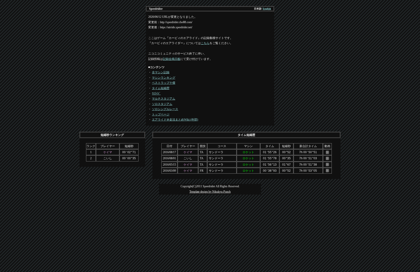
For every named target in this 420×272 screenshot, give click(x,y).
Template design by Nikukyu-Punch (210, 191)
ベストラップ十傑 (163, 82)
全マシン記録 (160, 72)
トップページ (160, 114)
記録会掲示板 (171, 59)
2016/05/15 (169, 164)
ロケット (248, 152)
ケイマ (107, 152)
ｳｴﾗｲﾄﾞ (156, 93)
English (267, 8)
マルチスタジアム (163, 98)
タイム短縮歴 (160, 88)
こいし (107, 158)
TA (201, 152)
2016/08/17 (169, 152)
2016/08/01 (169, 158)
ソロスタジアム (162, 104)
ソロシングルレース (165, 109)
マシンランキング (163, 77)
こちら (205, 43)
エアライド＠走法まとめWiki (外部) (175, 119)
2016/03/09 (169, 170)
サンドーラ (216, 152)
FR (201, 170)
